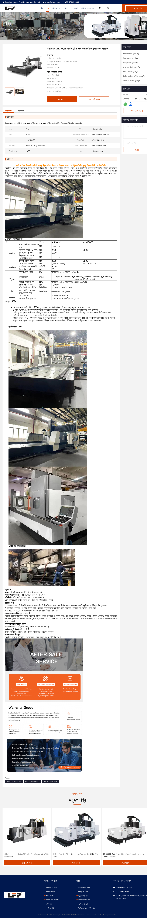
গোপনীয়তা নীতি (50, 908)
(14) (130, 58)
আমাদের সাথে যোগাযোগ (88, 8)
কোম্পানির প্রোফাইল (51, 887)
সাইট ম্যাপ (49, 904)
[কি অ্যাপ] (125, 104)
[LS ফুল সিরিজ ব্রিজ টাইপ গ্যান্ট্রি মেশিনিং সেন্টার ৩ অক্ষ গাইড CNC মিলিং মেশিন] (76, 830)
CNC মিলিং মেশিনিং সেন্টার (32, 781)
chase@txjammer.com (53, 2)
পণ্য (8, 30)
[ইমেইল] (130, 104)
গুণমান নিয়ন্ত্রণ (49, 896)
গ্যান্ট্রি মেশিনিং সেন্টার (16, 30)
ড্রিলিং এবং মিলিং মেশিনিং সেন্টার (86, 908)
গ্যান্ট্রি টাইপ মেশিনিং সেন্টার (14, 781)
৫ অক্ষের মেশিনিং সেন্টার (84, 900)
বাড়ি (4, 30)
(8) (131, 54)
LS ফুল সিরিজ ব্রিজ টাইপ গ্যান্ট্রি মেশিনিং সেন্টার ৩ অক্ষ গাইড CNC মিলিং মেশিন (75, 855)
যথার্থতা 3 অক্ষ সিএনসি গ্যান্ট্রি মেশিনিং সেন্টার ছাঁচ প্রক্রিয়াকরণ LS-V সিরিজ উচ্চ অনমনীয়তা (26, 855)
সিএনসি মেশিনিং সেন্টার (84, 887)
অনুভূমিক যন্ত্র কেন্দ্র (83, 896)
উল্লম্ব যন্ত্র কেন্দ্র (83, 891)
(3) (131, 81)
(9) (131, 67)
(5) (130, 63)
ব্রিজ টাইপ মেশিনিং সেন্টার (50, 781)
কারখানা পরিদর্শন (50, 891)
